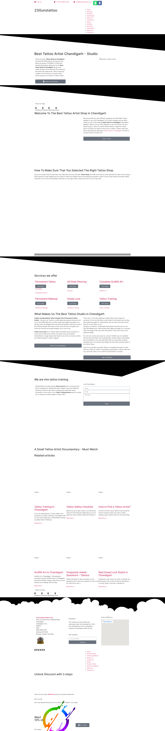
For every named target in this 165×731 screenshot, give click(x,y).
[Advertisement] (106, 154)
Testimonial (90, 16)
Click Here (51, 694)
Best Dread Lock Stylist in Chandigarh (113, 574)
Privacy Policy (91, 653)
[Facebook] (99, 3)
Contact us (90, 20)
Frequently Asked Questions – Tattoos (77, 574)
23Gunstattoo (45, 10)
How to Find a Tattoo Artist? (115, 506)
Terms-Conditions (92, 656)
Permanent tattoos (41, 293)
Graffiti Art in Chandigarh (48, 572)
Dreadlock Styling (73, 308)
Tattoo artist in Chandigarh (113, 130)
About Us (90, 18)
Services (89, 12)
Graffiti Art (102, 291)
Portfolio (90, 14)
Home (89, 9)
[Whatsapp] (95, 3)
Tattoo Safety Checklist (79, 506)
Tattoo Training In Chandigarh (44, 508)
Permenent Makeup (41, 308)
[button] (38, 109)
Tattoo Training (104, 308)
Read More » (38, 523)
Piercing (70, 291)
